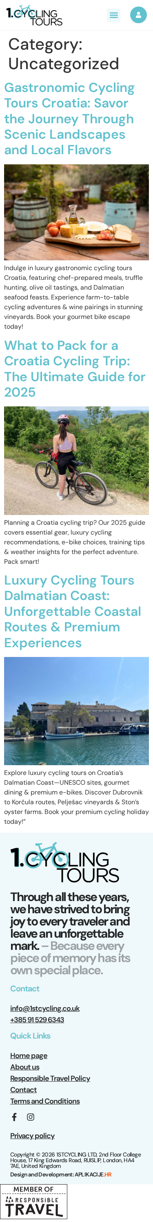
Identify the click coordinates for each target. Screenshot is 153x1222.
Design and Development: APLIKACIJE (61, 1174)
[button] (113, 15)
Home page (28, 1056)
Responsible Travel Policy (50, 1078)
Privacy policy (32, 1136)
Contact (23, 1090)
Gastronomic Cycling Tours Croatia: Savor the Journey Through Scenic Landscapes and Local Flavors (69, 119)
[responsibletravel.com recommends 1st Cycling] (33, 1217)
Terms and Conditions (45, 1101)
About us (24, 1067)
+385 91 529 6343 (37, 1020)
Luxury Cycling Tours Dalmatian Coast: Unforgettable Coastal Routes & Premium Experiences (72, 611)
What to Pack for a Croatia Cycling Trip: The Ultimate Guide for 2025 (75, 369)
